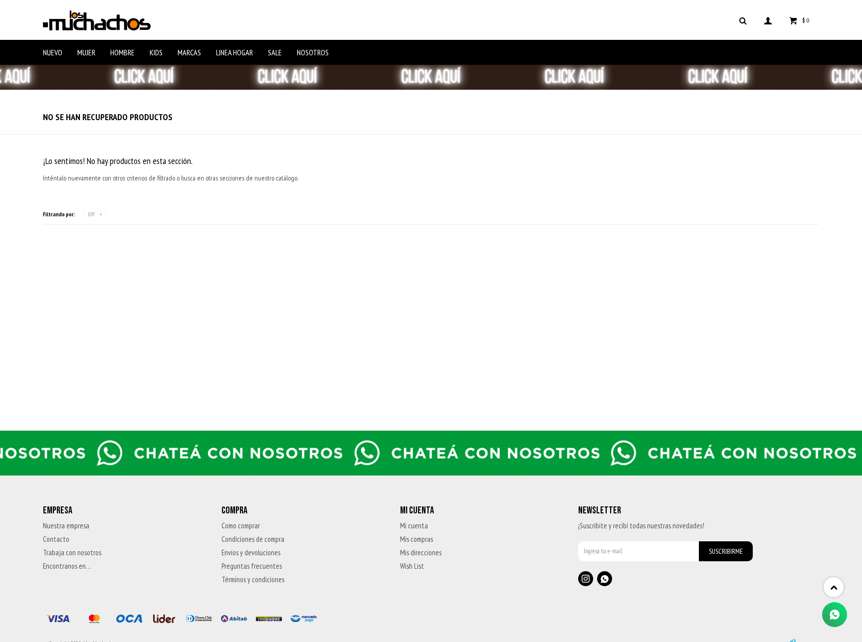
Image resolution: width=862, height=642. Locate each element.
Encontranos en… (67, 566)
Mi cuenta (414, 525)
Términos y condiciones (252, 579)
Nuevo (52, 52)
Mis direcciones (420, 552)
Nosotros (313, 52)
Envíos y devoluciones (250, 552)
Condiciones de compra (252, 539)
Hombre (122, 52)
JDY (91, 214)
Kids (156, 52)
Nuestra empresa (66, 525)
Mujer (86, 52)
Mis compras (416, 539)
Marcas (189, 52)
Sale (275, 52)
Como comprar (240, 525)
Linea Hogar (234, 52)
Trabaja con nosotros (72, 552)
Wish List (412, 566)
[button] (743, 19)
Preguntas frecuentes (251, 566)
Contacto (56, 539)
